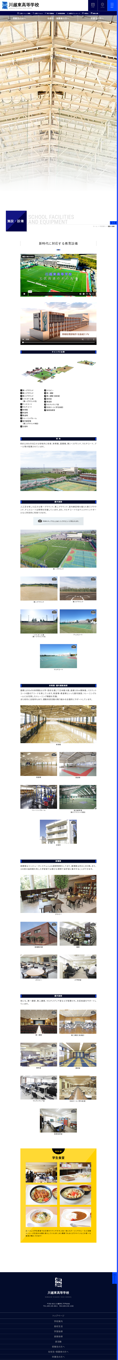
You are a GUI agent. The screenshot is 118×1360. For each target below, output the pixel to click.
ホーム (95, 226)
